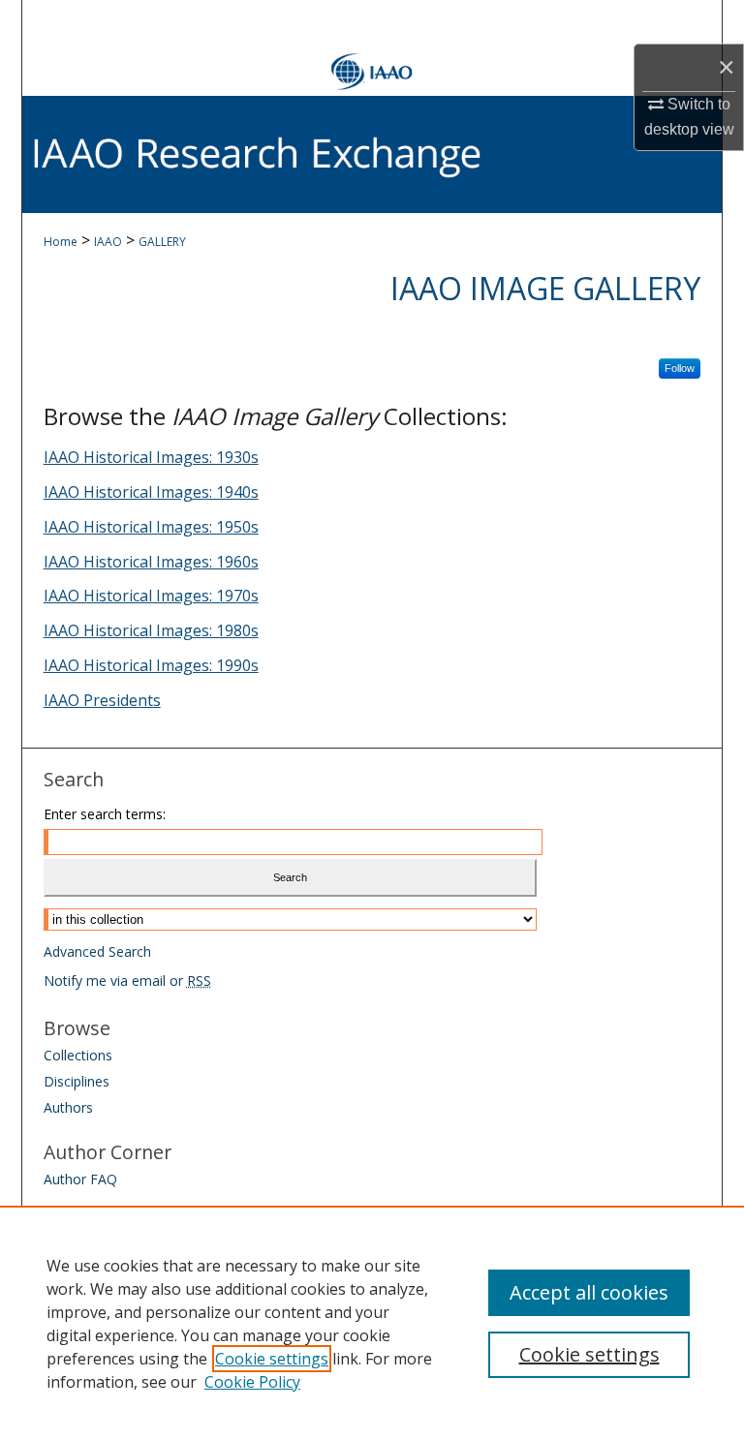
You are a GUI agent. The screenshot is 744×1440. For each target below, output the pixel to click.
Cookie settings (271, 1358)
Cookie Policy (252, 1382)
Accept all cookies (589, 1292)
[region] (372, 1323)
